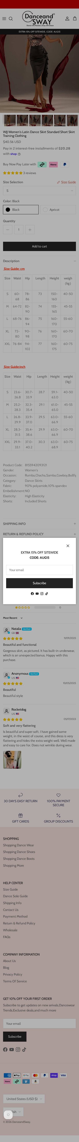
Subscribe (39, 583)
